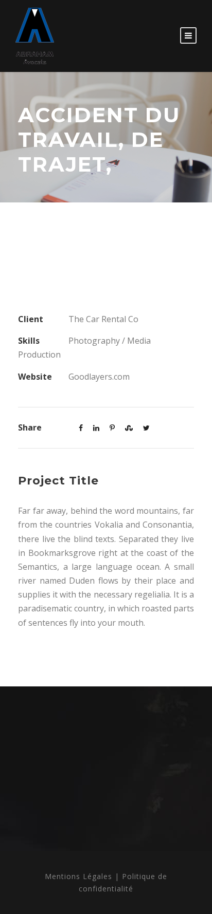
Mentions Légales (78, 876)
